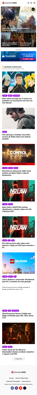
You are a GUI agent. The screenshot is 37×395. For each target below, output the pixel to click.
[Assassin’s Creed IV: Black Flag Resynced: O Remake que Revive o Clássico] (9, 40)
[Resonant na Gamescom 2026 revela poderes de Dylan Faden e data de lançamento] (18, 154)
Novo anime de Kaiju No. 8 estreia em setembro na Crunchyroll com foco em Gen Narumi (17, 101)
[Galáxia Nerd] (9, 2)
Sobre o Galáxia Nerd (21, 378)
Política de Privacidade (13, 381)
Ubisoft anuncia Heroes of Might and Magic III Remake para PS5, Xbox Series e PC (18, 316)
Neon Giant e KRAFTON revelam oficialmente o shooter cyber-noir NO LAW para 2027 (16, 209)
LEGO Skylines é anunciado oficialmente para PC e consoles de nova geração (18, 281)
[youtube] (20, 388)
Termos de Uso (26, 381)
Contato (11, 378)
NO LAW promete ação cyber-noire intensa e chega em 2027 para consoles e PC (18, 245)
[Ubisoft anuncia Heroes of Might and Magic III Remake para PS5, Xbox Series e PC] (18, 297)
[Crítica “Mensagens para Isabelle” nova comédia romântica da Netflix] (27, 40)
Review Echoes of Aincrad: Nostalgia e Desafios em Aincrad (16, 29)
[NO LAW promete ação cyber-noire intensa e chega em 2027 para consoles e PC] (18, 227)
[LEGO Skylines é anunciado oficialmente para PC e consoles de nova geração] (18, 263)
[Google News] (24, 388)
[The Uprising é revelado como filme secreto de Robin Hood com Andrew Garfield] (18, 118)
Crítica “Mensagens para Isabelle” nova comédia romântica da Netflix (26, 44)
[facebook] (12, 388)
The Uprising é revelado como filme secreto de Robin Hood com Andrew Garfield (16, 137)
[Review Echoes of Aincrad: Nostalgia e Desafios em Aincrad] (18, 19)
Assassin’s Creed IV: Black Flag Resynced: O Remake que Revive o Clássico (9, 44)
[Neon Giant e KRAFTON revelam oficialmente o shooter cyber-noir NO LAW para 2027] (18, 190)
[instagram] (16, 388)
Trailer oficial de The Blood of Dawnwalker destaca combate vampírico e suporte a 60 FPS (18, 352)
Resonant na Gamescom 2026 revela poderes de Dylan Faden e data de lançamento (16, 173)
